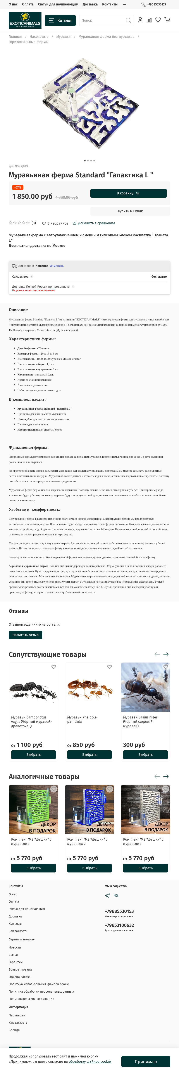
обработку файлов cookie (90, 1061)
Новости (15, 947)
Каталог (64, 20)
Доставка (90, 4)
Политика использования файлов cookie (39, 984)
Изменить (57, 266)
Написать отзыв (25, 635)
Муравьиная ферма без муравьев (106, 37)
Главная (15, 37)
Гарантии (16, 962)
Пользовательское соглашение (31, 999)
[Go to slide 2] (88, 160)
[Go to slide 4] (94, 160)
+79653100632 (119, 925)
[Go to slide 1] (85, 160)
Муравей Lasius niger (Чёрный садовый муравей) (140, 721)
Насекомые (39, 37)
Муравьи (63, 37)
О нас (13, 4)
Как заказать (18, 931)
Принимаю (146, 1061)
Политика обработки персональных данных (41, 991)
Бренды (14, 1030)
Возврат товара (20, 969)
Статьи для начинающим (58, 4)
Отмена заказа (20, 977)
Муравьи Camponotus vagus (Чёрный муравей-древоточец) (31, 721)
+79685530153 (156, 4)
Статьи (13, 955)
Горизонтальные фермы (28, 42)
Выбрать (33, 755)
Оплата (28, 4)
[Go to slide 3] (91, 160)
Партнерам (17, 1015)
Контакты (110, 4)
